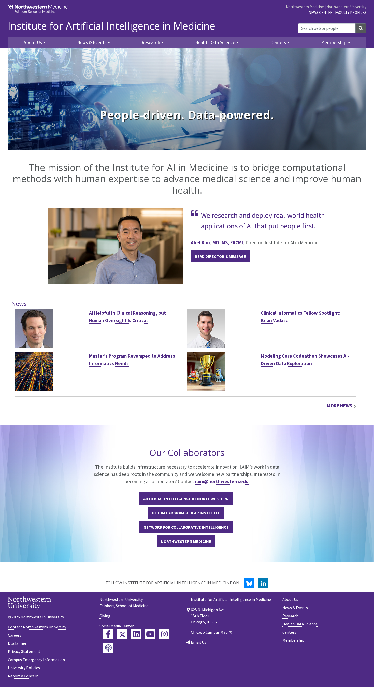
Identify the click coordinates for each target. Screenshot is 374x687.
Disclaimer (17, 643)
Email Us (198, 642)
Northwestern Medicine (305, 6)
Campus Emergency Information (36, 659)
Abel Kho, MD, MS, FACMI (217, 242)
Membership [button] (334, 42)
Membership (293, 640)
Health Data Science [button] (215, 42)
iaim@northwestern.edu (222, 481)
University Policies (24, 667)
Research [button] (151, 42)
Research (290, 615)
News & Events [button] (91, 42)
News (19, 303)
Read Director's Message (220, 256)
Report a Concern (23, 675)
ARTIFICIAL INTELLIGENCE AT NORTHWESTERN (186, 498)
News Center (321, 12)
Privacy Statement (24, 651)
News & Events (295, 607)
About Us (290, 599)
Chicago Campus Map (209, 632)
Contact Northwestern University (37, 626)
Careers (14, 635)
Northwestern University (346, 6)
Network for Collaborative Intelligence (186, 527)
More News (339, 406)
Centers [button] (278, 42)
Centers (289, 632)
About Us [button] (33, 42)
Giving (104, 615)
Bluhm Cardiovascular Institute (186, 513)
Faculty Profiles (350, 12)
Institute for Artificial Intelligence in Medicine (111, 26)
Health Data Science (300, 623)
